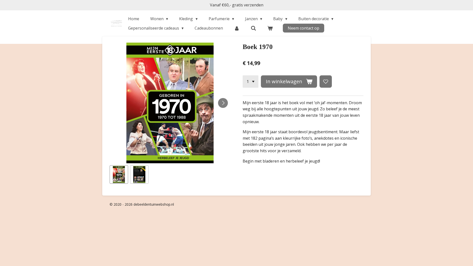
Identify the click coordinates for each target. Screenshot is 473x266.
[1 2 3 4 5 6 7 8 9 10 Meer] (250, 81)
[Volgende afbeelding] (223, 103)
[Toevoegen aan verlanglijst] (326, 81)
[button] (119, 174)
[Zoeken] (253, 28)
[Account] (236, 28)
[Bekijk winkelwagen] (270, 28)
